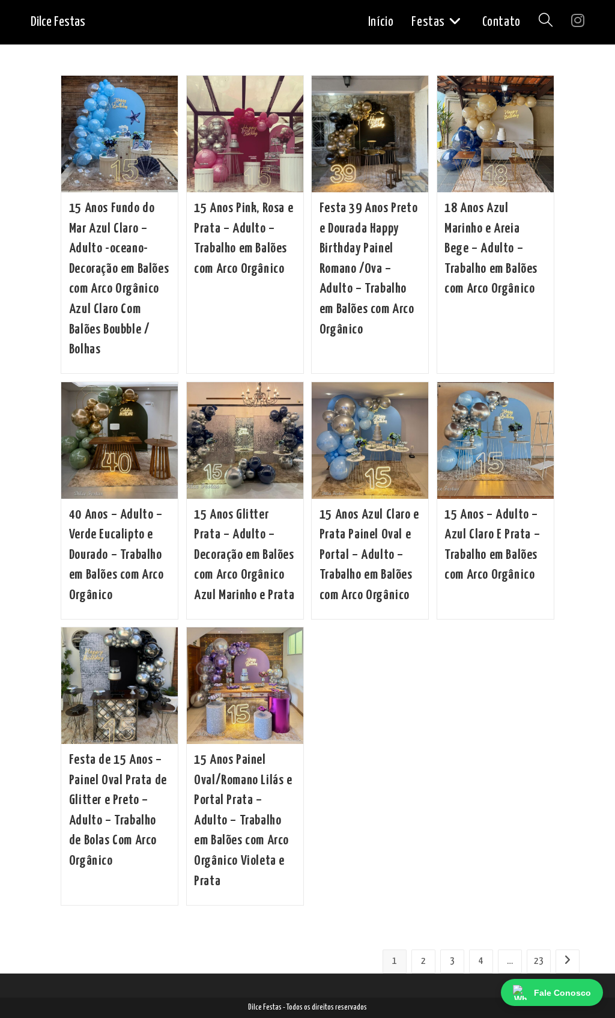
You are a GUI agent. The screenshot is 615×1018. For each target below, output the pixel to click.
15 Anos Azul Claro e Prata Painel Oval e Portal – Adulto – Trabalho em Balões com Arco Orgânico (369, 555)
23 (539, 961)
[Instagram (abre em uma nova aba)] (577, 21)
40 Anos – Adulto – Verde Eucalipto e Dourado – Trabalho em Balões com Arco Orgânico (116, 555)
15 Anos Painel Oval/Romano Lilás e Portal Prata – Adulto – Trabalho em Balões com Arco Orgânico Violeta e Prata (243, 820)
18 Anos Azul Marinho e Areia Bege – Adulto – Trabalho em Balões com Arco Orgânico (491, 248)
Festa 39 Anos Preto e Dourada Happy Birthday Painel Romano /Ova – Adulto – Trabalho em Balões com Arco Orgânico (368, 269)
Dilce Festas (58, 22)
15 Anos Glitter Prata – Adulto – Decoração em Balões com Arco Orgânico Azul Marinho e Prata (244, 555)
